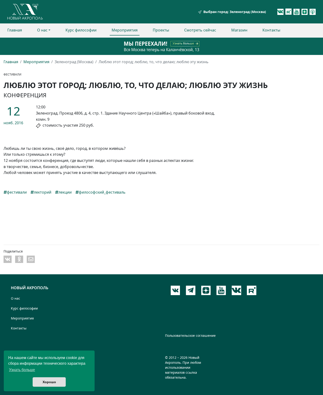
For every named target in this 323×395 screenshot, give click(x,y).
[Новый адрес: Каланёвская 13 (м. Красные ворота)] (161, 46)
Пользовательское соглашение (190, 335)
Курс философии (80, 30)
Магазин (239, 30)
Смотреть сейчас (200, 30)
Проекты (161, 30)
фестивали (17, 192)
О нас (42, 30)
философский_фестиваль (102, 192)
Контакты (271, 30)
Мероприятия (125, 30)
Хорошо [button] (49, 382)
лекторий (42, 192)
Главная (14, 30)
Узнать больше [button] (22, 370)
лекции (65, 192)
